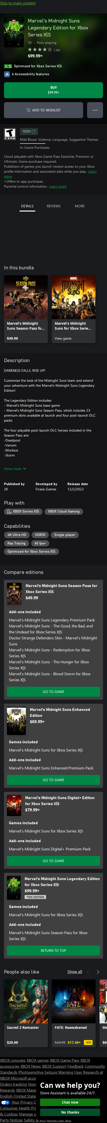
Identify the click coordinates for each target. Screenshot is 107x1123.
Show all (74, 971)
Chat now (70, 1102)
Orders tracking (13, 1084)
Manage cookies (33, 1114)
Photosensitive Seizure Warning (45, 1072)
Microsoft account (26, 1078)
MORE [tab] (80, 206)
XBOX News (30, 1066)
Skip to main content (18, 2)
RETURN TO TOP (53, 950)
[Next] (98, 972)
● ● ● (95, 110)
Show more (12, 468)
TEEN (26, 131)
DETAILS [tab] (27, 206)
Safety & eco (35, 1120)
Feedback (75, 1066)
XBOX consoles (13, 1060)
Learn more (57, 186)
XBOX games (38, 1060)
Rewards (7, 1090)
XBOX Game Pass (64, 1060)
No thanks (70, 1112)
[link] (26, 309)
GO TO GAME (53, 691)
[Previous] (88, 972)
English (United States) (19, 1096)
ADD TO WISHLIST (46, 110)
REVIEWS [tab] (53, 206)
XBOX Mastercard (31, 1090)
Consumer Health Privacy (22, 1108)
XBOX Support (54, 1066)
